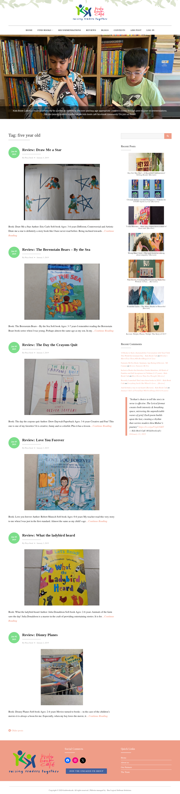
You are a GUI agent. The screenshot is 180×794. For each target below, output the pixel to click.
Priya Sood (29, 157)
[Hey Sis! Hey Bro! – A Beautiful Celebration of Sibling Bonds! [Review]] (146, 163)
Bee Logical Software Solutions (119, 790)
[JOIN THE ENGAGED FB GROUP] (90, 783)
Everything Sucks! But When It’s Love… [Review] (146, 383)
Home (29, 30)
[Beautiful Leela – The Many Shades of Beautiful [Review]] (146, 296)
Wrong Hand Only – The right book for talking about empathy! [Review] (146, 254)
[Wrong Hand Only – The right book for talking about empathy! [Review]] (146, 243)
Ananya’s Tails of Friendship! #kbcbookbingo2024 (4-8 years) (144, 390)
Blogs (105, 30)
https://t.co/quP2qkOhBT (151, 426)
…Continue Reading (103, 330)
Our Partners (126, 767)
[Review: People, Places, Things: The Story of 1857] (146, 323)
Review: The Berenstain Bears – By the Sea (56, 250)
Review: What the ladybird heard (48, 535)
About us (125, 762)
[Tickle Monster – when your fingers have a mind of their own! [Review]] (146, 216)
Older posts (17, 730)
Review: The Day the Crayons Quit (49, 345)
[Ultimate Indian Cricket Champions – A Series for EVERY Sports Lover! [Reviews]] (146, 190)
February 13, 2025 (137, 434)
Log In (150, 30)
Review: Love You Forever (43, 440)
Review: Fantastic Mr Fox (139, 366)
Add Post (135, 30)
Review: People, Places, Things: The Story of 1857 (146, 334)
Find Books (44, 30)
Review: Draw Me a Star (42, 150)
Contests (119, 30)
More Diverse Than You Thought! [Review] (148, 376)
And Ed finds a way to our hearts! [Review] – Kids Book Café (144, 387)
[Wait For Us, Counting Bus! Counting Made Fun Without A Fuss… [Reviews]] (146, 270)
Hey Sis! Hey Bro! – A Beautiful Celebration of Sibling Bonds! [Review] (146, 174)
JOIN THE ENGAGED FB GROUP (86, 771)
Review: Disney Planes (40, 635)
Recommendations (69, 30)
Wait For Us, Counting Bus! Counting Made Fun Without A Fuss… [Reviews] (146, 280)
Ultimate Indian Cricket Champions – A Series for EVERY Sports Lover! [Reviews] (146, 200)
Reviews (91, 30)
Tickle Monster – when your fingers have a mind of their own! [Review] (146, 227)
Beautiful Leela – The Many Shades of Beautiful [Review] (146, 307)
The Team (125, 772)
